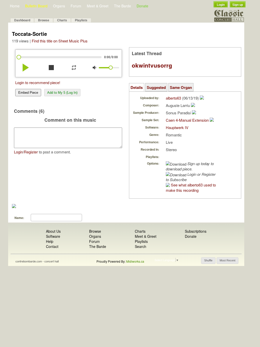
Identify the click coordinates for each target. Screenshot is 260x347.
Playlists (81, 20)
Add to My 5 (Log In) (62, 92)
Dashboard (22, 20)
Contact (52, 246)
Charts (62, 20)
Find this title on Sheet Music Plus (60, 40)
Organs (59, 5)
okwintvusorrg (152, 65)
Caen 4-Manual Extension (187, 120)
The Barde (122, 5)
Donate (142, 5)
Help (49, 241)
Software (53, 236)
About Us (53, 231)
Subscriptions (195, 231)
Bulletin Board (36, 5)
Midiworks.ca (135, 261)
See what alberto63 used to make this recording (191, 187)
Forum (76, 5)
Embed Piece (28, 92)
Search (140, 246)
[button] (208, 260)
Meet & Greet (97, 5)
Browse (43, 20)
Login (221, 5)
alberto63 (173, 98)
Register (31, 151)
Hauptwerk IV (177, 127)
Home (15, 5)
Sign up (237, 5)
